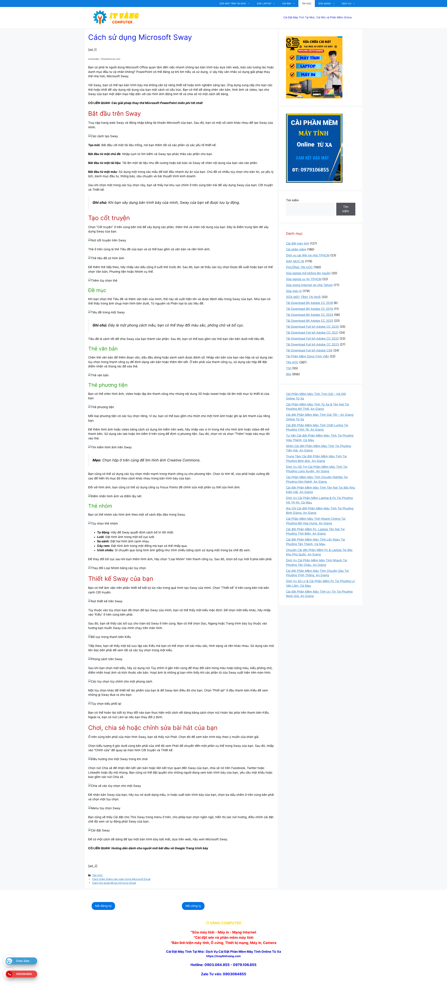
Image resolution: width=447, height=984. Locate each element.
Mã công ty (193, 906)
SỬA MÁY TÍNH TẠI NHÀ (232, 3)
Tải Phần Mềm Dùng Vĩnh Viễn (307, 356)
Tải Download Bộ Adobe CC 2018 (309, 303)
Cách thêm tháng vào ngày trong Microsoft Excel (121, 879)
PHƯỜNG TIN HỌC (299, 267)
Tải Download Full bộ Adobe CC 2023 (312, 344)
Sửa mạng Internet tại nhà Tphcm (309, 285)
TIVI (288, 368)
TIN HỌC (306, 3)
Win (288, 374)
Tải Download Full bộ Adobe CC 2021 (312, 332)
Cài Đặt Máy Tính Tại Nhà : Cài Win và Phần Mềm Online (317, 17)
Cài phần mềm (296, 249)
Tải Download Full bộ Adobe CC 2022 (312, 338)
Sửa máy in (294, 291)
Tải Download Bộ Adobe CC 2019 (309, 309)
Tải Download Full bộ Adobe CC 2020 (312, 326)
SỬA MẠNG (324, 3)
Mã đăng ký (103, 906)
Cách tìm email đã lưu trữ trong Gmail (114, 882)
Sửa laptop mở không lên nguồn (308, 273)
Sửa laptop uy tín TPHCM (303, 279)
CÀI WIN (286, 3)
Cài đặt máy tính (297, 243)
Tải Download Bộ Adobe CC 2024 (309, 315)
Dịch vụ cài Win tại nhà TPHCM (307, 255)
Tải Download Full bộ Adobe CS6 (309, 350)
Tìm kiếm (292, 200)
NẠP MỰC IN (295, 261)
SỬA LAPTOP (264, 3)
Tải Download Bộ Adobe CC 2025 (309, 320)
